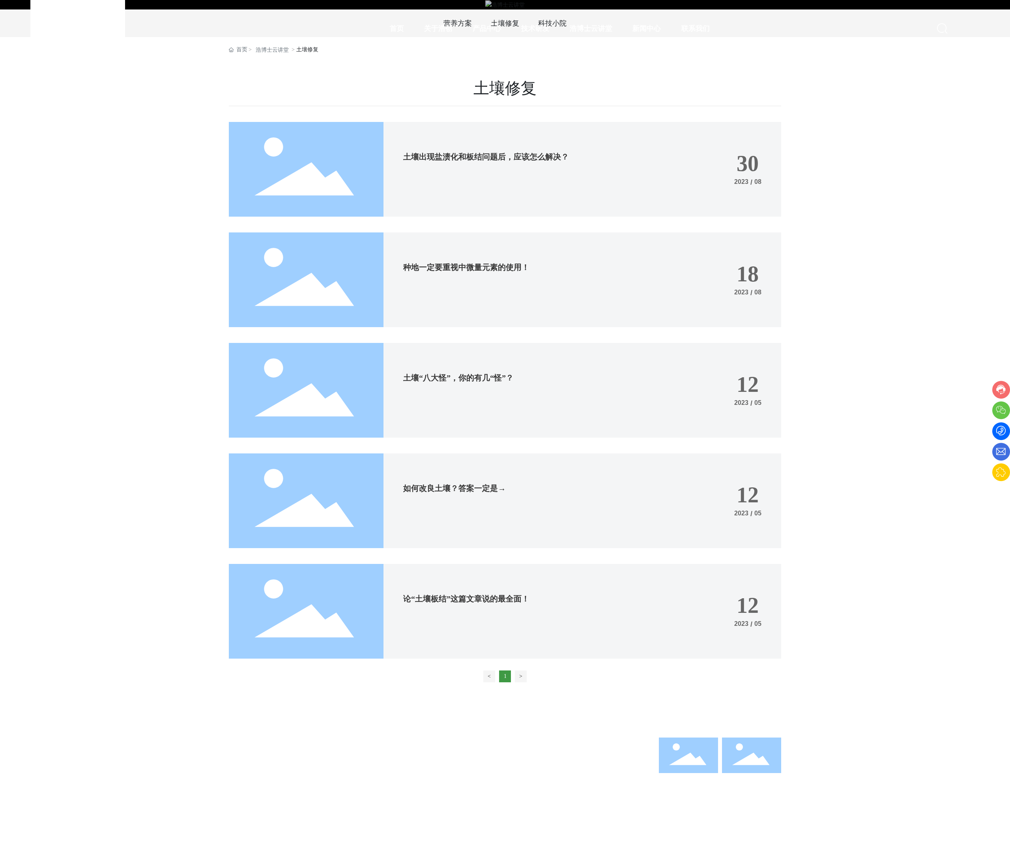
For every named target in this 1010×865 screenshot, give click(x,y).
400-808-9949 (541, 761)
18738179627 (584, 761)
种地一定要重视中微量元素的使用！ (466, 267)
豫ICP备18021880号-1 (473, 846)
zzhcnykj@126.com (549, 774)
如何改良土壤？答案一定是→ (454, 488)
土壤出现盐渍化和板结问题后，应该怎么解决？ (486, 156)
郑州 (608, 846)
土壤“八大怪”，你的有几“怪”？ (458, 377)
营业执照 (634, 846)
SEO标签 (523, 846)
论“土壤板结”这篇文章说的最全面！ (466, 598)
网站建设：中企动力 (571, 846)
